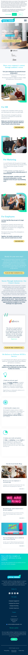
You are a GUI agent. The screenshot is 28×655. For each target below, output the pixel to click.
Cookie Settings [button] (8, 14)
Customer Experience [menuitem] (14, 608)
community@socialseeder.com (15, 624)
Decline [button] (20, 14)
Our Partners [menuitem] (14, 651)
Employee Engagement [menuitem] (14, 601)
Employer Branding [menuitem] (14, 605)
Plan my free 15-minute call (14, 347)
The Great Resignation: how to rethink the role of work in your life (13, 538)
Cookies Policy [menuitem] (21, 650)
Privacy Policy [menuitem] (6, 650)
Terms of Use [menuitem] (13, 650)
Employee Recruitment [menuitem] (14, 603)
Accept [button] (14, 14)
